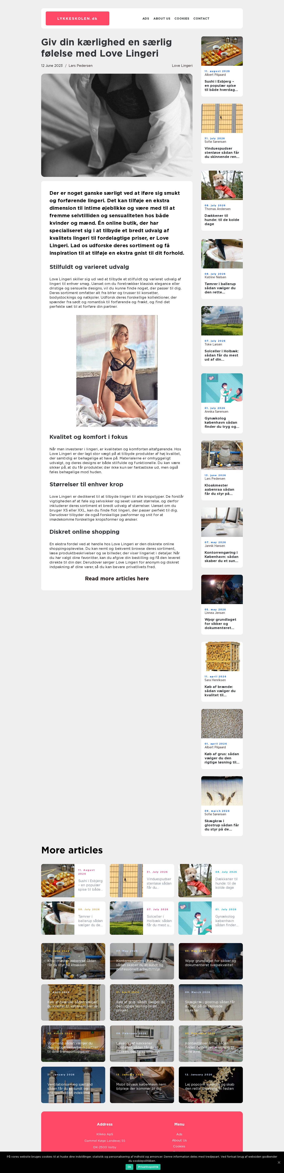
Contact (201, 18)
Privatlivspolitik (148, 1166)
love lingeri (182, 66)
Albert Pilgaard (215, 74)
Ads (145, 18)
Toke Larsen (213, 344)
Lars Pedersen (81, 66)
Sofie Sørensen (215, 141)
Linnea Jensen (215, 612)
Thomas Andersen (218, 208)
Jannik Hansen (215, 545)
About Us (161, 18)
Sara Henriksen (215, 680)
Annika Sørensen (216, 411)
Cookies (181, 18)
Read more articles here (117, 578)
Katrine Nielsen (215, 277)
